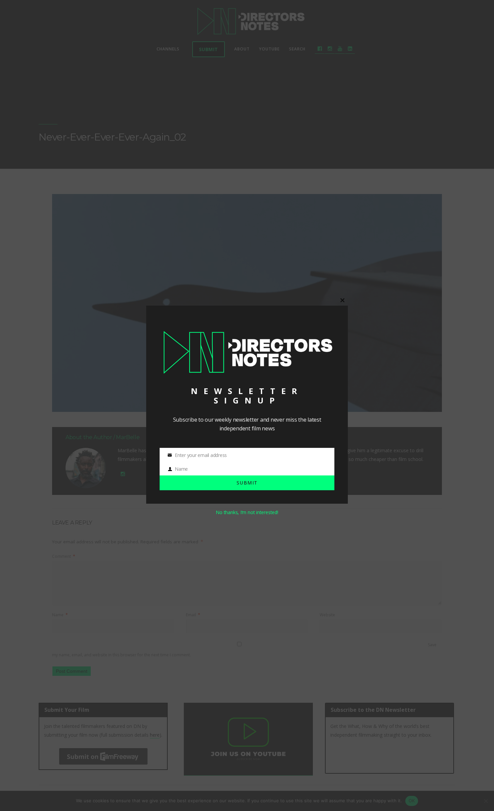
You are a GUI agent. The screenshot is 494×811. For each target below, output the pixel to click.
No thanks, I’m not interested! (247, 512)
